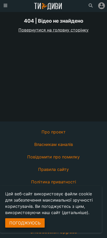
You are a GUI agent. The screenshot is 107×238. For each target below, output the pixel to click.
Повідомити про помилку (53, 156)
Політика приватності (53, 181)
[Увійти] (101, 5)
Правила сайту (53, 169)
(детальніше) (75, 212)
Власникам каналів (53, 144)
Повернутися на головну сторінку (53, 30)
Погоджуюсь (25, 223)
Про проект (54, 131)
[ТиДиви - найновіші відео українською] (48, 6)
